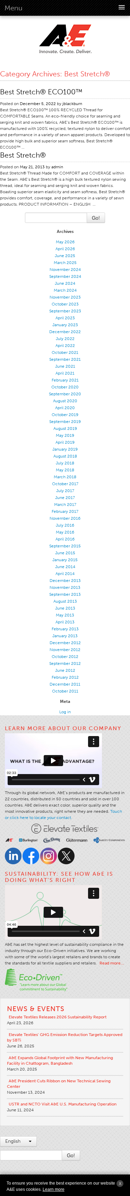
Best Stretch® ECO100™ (41, 91)
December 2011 (65, 684)
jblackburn (72, 103)
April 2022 (65, 345)
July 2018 (65, 463)
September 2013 (65, 594)
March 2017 (65, 504)
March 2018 (65, 476)
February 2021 (65, 380)
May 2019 (65, 435)
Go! (96, 217)
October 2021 (65, 352)
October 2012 (65, 656)
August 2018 (65, 456)
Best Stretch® (23, 155)
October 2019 (65, 414)
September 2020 (65, 394)
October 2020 (65, 387)
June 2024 (65, 283)
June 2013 (65, 608)
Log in (65, 711)
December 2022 (65, 331)
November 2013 (65, 587)
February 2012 (65, 677)
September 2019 (65, 421)
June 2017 (65, 497)
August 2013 (65, 601)
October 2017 (65, 483)
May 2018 (65, 470)
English (13, 1141)
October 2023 (65, 304)
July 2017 (65, 490)
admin (57, 166)
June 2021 (65, 366)
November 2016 (65, 518)
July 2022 (65, 338)
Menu (14, 8)
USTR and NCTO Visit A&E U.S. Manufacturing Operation (62, 1104)
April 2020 (65, 407)
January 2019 (65, 449)
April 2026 (65, 248)
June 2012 (65, 670)
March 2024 (65, 290)
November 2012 (65, 649)
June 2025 (65, 255)
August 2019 (65, 428)
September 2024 (65, 276)
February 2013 (65, 629)
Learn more (53, 1189)
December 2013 (65, 580)
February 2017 (65, 511)
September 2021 (65, 359)
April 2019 (65, 442)
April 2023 (65, 318)
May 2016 (65, 532)
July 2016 (65, 525)
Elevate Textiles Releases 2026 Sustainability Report (57, 1017)
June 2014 (65, 566)
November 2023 (65, 297)
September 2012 (65, 663)
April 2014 (65, 573)
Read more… (111, 963)
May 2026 (65, 241)
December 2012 (65, 642)
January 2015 (65, 559)
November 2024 (65, 269)
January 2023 (65, 324)
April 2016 (65, 539)
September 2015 (65, 546)
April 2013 (65, 622)
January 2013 (65, 635)
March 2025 (65, 262)
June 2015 (65, 552)
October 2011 (65, 691)
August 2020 (65, 400)
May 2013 (65, 615)
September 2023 (65, 311)
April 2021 (65, 373)
